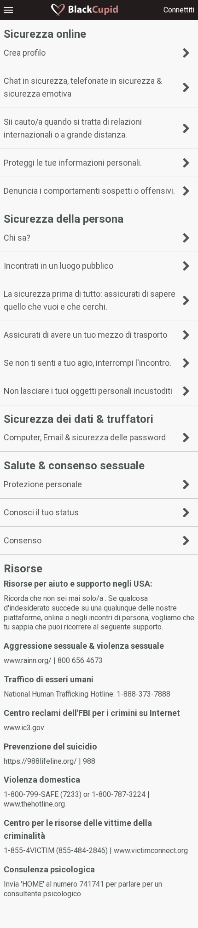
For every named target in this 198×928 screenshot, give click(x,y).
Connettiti (178, 10)
